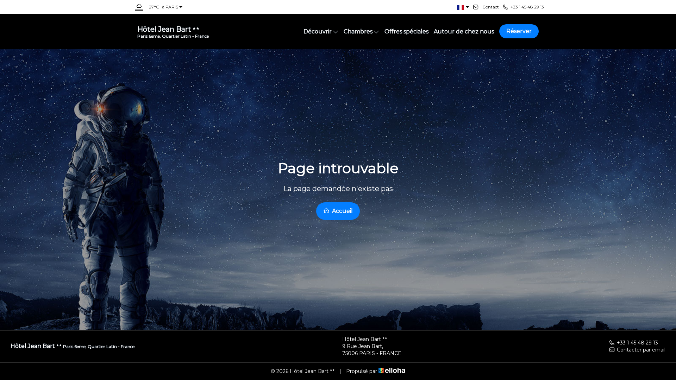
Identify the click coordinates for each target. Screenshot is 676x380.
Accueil (342, 211)
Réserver (519, 31)
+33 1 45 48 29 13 (637, 343)
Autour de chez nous (464, 31)
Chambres (358, 31)
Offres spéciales (406, 31)
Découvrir (317, 31)
